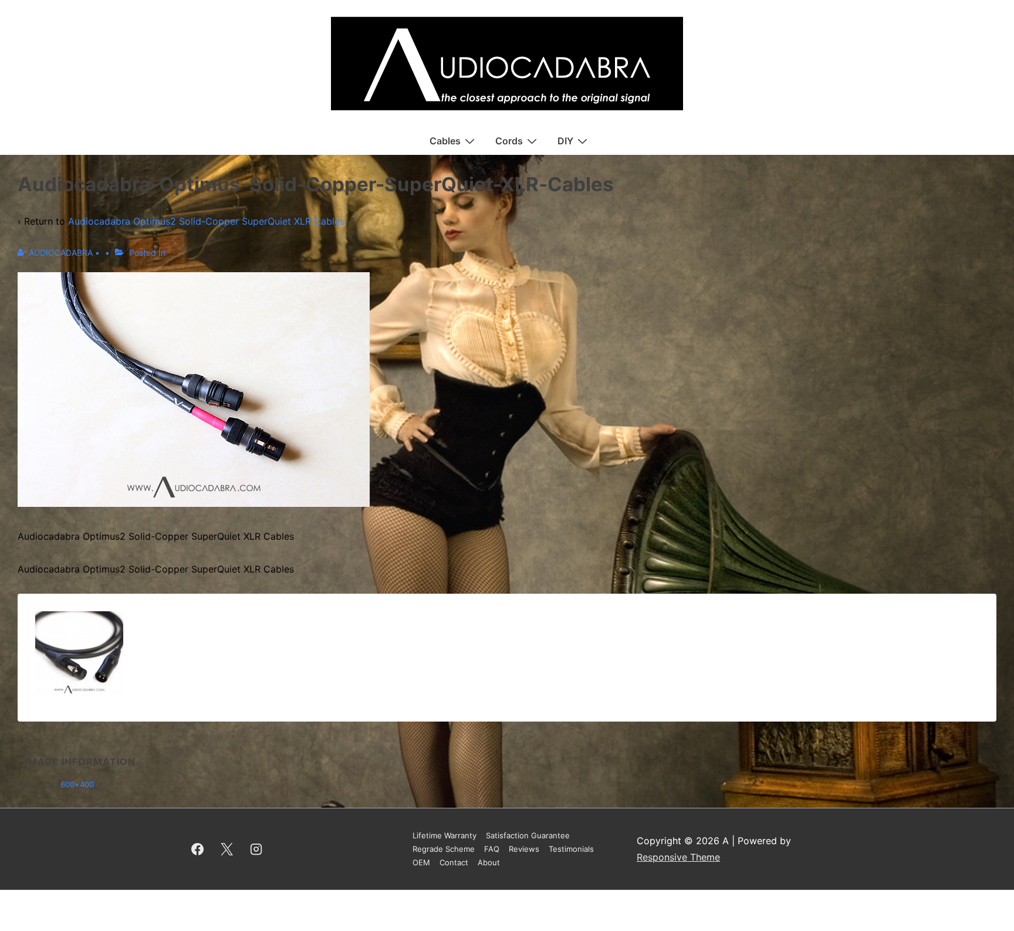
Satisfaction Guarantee (528, 835)
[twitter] (227, 849)
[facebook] (198, 849)
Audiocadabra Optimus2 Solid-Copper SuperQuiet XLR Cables (206, 221)
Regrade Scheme (444, 849)
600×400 (77, 784)
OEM (421, 862)
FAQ (491, 849)
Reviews (524, 849)
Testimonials (571, 849)
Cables (445, 141)
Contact (454, 862)
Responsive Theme (678, 857)
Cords (509, 141)
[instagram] (256, 849)
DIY (565, 141)
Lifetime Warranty (444, 835)
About (489, 862)
